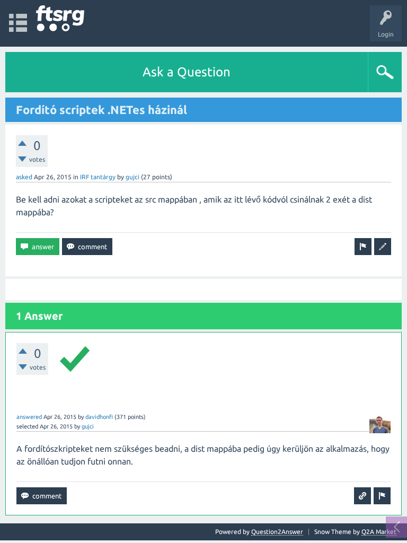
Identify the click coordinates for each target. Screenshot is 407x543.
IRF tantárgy (98, 176)
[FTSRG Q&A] (60, 18)
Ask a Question (187, 72)
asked (24, 176)
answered (29, 417)
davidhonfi (99, 417)
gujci (132, 176)
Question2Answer (277, 531)
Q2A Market (378, 531)
